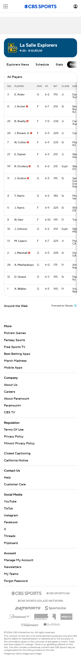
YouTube (10, 501)
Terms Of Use (14, 430)
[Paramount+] (19, 616)
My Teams (11, 574)
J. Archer (19, 106)
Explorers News (17, 65)
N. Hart (18, 220)
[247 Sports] (27, 607)
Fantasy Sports (14, 340)
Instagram (11, 515)
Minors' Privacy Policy (19, 443)
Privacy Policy (13, 436)
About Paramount (16, 399)
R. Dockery (21, 166)
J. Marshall (21, 253)
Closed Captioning (17, 453)
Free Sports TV (14, 347)
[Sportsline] (55, 607)
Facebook (11, 522)
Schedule (42, 65)
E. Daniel (20, 154)
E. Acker (19, 94)
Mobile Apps (13, 368)
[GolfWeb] (52, 625)
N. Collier (20, 142)
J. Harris (19, 208)
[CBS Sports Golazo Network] (40, 600)
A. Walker (20, 289)
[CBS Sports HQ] (58, 593)
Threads (9, 536)
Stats (59, 65)
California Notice (16, 460)
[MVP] (66, 615)
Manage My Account (18, 560)
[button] (5, 6)
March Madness (15, 361)
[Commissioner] (45, 615)
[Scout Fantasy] (30, 624)
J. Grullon (20, 178)
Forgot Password (16, 581)
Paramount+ (12, 405)
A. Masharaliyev (24, 265)
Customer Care (15, 484)
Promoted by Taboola (62, 305)
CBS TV (9, 412)
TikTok (8, 508)
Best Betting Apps (17, 354)
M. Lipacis (20, 241)
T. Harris (19, 196)
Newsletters (12, 567)
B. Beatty (20, 121)
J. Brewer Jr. (21, 133)
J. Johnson (20, 229)
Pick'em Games (15, 333)
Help (7, 477)
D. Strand (20, 277)
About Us (10, 385)
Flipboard (11, 543)
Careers (9, 392)
